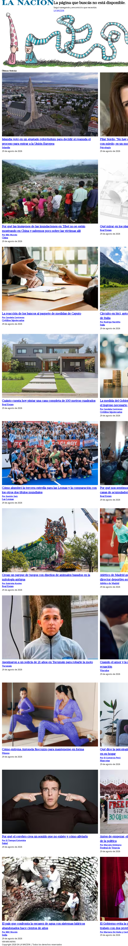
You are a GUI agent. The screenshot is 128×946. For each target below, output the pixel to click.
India (4, 935)
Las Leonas (8, 499)
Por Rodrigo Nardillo (110, 322)
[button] (50, 104)
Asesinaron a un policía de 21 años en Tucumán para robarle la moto (47, 662)
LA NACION (59, 10)
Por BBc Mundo (9, 234)
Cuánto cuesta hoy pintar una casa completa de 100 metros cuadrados (49, 400)
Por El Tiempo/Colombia (14, 840)
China (5, 238)
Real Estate (106, 230)
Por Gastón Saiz (10, 496)
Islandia (6, 148)
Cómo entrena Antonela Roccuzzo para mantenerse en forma (43, 749)
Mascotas (105, 761)
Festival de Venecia (110, 848)
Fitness (6, 753)
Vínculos (104, 671)
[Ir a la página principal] (28, 4)
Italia (102, 325)
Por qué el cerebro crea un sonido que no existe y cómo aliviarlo (45, 836)
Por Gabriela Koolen (12, 583)
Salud (5, 843)
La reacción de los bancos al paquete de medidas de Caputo (41, 313)
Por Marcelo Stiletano (111, 845)
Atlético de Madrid (109, 583)
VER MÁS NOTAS (9, 942)
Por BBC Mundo (10, 932)
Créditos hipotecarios (13, 320)
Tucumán (7, 666)
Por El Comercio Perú (110, 757)
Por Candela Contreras (13, 317)
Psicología (105, 148)
